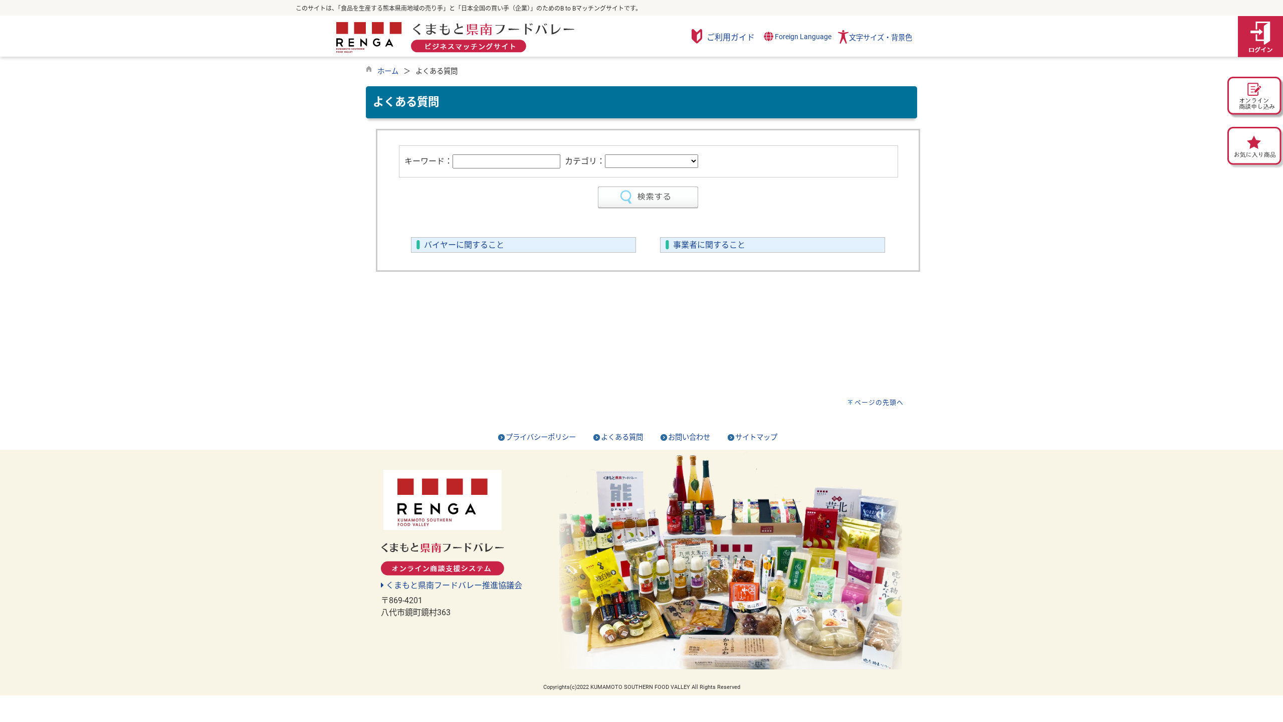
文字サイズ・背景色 (880, 38)
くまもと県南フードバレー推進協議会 (453, 585)
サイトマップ (756, 437)
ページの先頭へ (879, 402)
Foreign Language (802, 37)
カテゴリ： (585, 161)
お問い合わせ (689, 437)
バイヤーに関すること (464, 245)
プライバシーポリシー (541, 437)
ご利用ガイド (731, 37)
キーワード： (428, 161)
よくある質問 (622, 437)
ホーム (387, 71)
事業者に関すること (709, 245)
